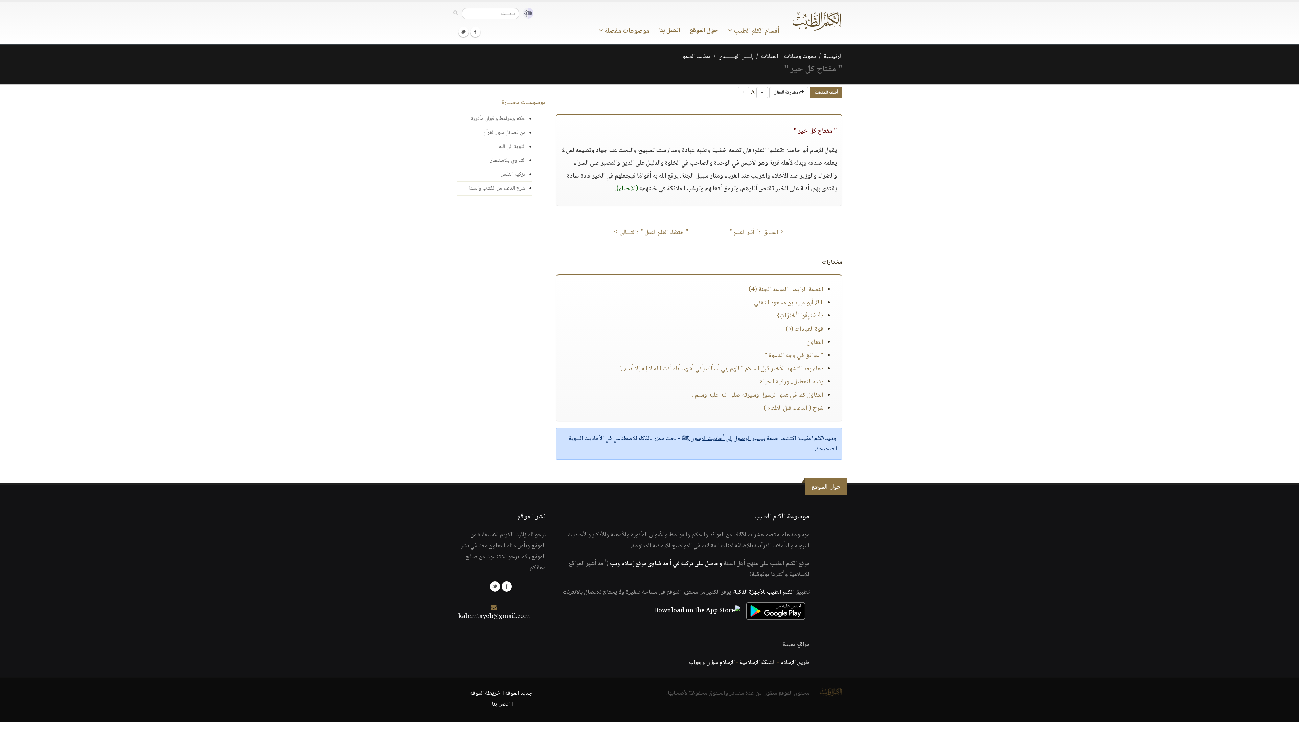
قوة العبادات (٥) (804, 329)
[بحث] (455, 13)
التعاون (815, 342)
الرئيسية (833, 56)
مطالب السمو (697, 56)
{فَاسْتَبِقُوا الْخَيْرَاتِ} (800, 316)
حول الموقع (704, 31)
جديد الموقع (518, 693)
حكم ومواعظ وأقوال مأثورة (498, 119)
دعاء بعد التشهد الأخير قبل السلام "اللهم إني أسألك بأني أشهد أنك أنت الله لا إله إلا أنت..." (720, 368)
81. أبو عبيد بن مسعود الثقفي (788, 302)
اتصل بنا (669, 31)
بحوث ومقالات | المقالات (788, 56)
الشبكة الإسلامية (757, 663)
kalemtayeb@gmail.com (494, 617)
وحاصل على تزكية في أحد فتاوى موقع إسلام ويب (666, 564)
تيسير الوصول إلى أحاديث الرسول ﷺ (723, 439)
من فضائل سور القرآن (504, 132)
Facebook (475, 32)
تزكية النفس (513, 174)
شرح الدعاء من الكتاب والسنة (496, 188)
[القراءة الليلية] (526, 13)
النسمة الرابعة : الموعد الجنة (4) (786, 289)
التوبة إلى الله (512, 146)
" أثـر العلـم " (757, 232)
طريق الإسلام (795, 663)
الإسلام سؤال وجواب (712, 663)
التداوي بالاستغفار (507, 160)
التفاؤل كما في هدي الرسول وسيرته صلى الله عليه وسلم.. (757, 395)
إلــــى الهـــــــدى (736, 56)
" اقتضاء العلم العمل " (651, 232)
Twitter (463, 32)
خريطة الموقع (485, 693)
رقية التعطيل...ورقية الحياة (791, 382)
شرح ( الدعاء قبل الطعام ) (793, 408)
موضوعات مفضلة (626, 31)
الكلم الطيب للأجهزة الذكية (764, 592)
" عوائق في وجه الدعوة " (794, 355)
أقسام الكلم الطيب (755, 31)
